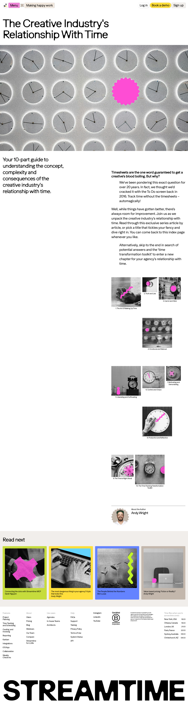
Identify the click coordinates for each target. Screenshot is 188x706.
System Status (76, 637)
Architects (51, 625)
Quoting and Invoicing (8, 630)
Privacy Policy (76, 629)
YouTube (96, 621)
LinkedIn (96, 617)
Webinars (30, 629)
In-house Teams (53, 621)
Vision (28, 617)
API (71, 641)
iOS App (6, 647)
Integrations (7, 643)
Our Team (30, 633)
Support (73, 621)
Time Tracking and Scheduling (9, 624)
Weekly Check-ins (7, 656)
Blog (28, 625)
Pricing (29, 621)
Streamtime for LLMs (31, 642)
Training (73, 625)
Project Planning (6, 618)
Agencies (50, 617)
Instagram (97, 613)
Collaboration (8, 651)
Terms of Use (75, 633)
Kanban (6, 639)
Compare (30, 637)
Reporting (7, 635)
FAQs (72, 617)
